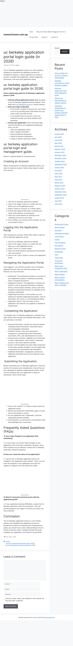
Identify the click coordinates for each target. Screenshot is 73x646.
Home (31, 32)
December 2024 (60, 155)
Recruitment (59, 246)
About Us (44, 37)
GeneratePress (50, 617)
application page (24, 104)
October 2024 (60, 161)
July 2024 (58, 170)
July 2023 (58, 201)
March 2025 (59, 146)
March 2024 (59, 183)
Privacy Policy (33, 37)
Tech (56, 255)
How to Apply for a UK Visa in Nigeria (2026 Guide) (61, 75)
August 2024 (59, 167)
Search (57, 48)
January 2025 (59, 152)
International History (62, 233)
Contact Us (54, 37)
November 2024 (60, 158)
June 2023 (58, 204)
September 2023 (61, 195)
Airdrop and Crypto (61, 224)
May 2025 (58, 143)
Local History (59, 236)
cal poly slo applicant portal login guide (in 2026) (20, 543)
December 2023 (60, 192)
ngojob (8, 541)
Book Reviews (60, 227)
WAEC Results (60, 274)
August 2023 (59, 198)
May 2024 (58, 176)
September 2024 (61, 164)
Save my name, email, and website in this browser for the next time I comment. (25, 600)
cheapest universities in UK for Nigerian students (62, 83)
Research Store (60, 249)
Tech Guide (59, 258)
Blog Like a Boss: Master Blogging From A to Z (51, 32)
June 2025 (58, 140)
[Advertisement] (36, 14)
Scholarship (59, 252)
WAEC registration (61, 271)
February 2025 (60, 149)
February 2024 (60, 186)
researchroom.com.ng (16, 34)
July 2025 (58, 137)
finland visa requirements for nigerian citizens (61, 100)
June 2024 (58, 173)
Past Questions (60, 242)
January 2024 (60, 189)
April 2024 (58, 179)
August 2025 (59, 134)
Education (58, 230)
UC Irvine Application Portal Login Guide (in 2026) (20, 545)
